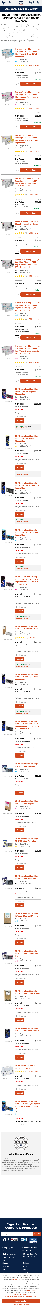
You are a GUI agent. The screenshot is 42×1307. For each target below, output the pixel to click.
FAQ (3, 1269)
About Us (5, 1251)
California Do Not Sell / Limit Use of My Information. (21, 1296)
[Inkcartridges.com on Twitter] (9, 1241)
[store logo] (21, 3)
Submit (20, 421)
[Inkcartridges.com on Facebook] (4, 1241)
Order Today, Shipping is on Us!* (21, 9)
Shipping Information (9, 1273)
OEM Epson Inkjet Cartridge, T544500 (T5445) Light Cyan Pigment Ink (26, 532)
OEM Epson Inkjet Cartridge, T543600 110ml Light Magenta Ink (27, 953)
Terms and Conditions (21, 1294)
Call (10, 2)
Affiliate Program (8, 1257)
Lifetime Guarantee (9, 1254)
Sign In (24, 1266)
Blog (3, 1260)
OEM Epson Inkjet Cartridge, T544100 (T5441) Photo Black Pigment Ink (27, 485)
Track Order (26, 1273)
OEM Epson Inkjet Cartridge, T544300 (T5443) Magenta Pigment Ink (26, 391)
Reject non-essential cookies (21, 1304)
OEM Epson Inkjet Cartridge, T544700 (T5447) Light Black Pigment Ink (26, 676)
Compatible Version (22, 428)
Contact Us (6, 1266)
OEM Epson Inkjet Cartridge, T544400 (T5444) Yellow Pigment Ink (26, 438)
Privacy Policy (16, 1280)
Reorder (25, 1269)
